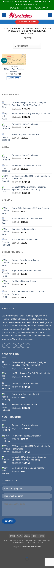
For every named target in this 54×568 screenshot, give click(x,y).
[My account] (43, 15)
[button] (4, 15)
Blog (40, 542)
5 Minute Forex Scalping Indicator (14, 70)
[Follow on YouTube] (23, 345)
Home (6, 28)
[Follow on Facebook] (4, 345)
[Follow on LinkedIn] (18, 345)
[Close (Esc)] (25, 552)
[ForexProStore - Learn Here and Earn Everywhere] (21, 15)
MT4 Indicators (17, 541)
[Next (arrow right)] (10, 563)
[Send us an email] (14, 345)
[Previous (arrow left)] (2, 563)
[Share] (17, 552)
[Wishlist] (37, 15)
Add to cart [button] (14, 78)
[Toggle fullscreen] (10, 552)
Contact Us (31, 542)
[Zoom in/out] (2, 552)
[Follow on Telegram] (28, 345)
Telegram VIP (18, 542)
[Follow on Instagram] (9, 345)
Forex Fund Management (38, 541)
